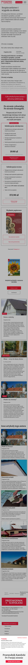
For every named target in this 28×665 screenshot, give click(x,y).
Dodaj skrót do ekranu (14, 661)
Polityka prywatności (22, 637)
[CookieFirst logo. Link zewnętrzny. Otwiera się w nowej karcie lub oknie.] (4, 639)
